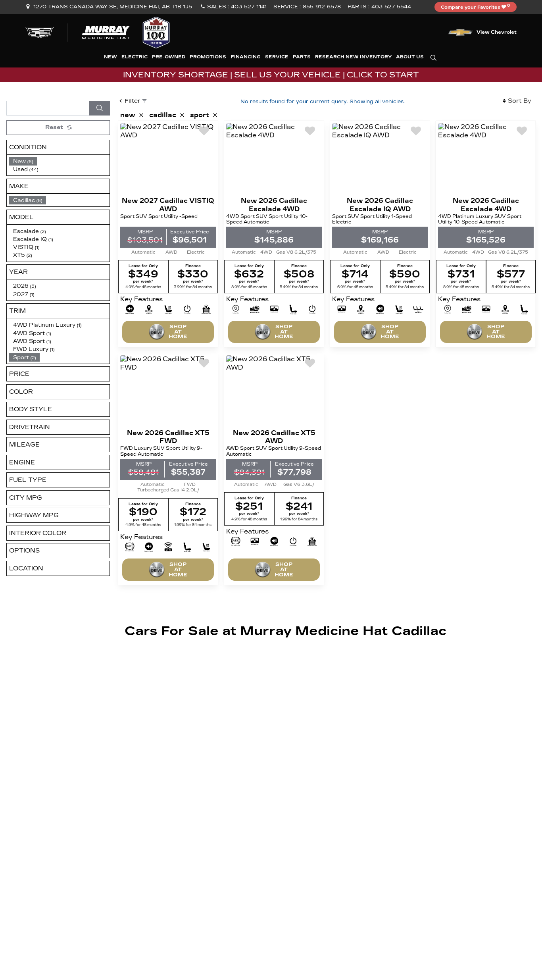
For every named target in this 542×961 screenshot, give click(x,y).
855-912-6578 (322, 7)
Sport (24, 357)
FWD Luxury (33, 349)
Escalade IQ (33, 239)
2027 (23, 294)
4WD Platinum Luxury (47, 325)
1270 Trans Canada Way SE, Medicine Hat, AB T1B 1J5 (112, 7)
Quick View (168, 159)
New (23, 161)
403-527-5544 (391, 7)
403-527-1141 (249, 7)
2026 (24, 286)
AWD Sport (32, 341)
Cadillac (27, 200)
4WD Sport (32, 333)
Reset (54, 127)
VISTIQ (26, 247)
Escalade (29, 231)
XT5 (22, 255)
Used (25, 169)
